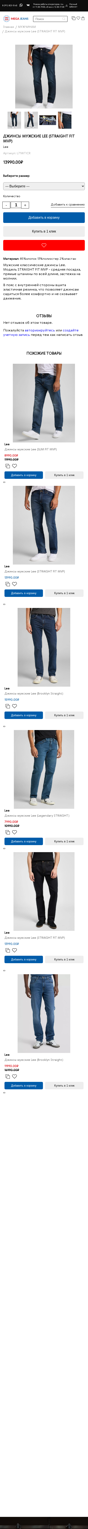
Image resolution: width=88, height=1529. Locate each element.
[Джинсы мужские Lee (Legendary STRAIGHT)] (44, 769)
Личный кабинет (73, 5)
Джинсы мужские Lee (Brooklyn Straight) (33, 693)
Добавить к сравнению (68, 204)
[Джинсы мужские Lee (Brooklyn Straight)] (44, 647)
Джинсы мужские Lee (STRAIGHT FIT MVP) (34, 571)
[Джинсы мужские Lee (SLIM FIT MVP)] (44, 403)
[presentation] (3, 482)
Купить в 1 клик (44, 231)
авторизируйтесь (40, 330)
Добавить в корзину (44, 217)
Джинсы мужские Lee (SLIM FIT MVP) (30, 449)
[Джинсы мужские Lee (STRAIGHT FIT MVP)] (44, 525)
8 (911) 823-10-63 (9, 6)
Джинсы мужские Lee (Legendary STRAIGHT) (36, 815)
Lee (5, 146)
